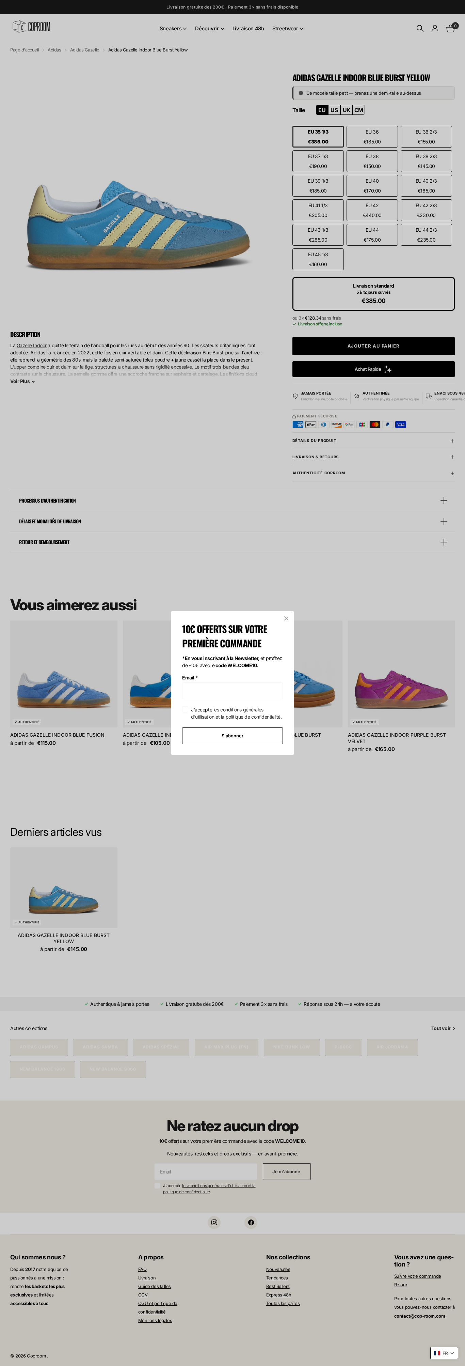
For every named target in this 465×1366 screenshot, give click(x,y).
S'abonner (232, 735)
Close (286, 618)
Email (190, 677)
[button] (444, 1353)
